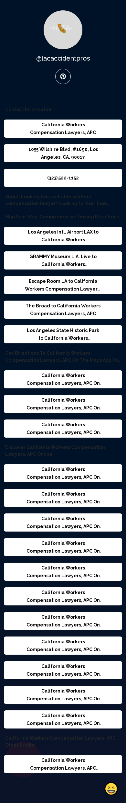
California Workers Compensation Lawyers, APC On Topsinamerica (63, 723)
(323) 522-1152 (63, 177)
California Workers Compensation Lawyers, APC (63, 128)
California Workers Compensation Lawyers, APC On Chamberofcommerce (63, 477)
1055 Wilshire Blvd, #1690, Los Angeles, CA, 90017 (63, 153)
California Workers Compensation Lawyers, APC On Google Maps (63, 383)
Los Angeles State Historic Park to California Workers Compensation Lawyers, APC (63, 338)
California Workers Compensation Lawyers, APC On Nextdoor (63, 501)
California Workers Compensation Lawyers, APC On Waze (63, 407)
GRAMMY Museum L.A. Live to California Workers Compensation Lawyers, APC (63, 264)
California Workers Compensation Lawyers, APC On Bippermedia (63, 624)
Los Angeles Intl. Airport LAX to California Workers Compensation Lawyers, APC (63, 239)
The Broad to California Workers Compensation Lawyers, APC (63, 309)
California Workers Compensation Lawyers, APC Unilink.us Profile (63, 768)
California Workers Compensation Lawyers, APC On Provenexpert (63, 526)
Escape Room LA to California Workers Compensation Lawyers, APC (63, 289)
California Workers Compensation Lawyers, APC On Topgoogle (63, 674)
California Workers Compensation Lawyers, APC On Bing (63, 432)
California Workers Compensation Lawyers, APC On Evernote (63, 575)
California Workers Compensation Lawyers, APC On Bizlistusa (63, 698)
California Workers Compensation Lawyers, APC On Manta (63, 551)
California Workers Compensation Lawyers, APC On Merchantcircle (63, 649)
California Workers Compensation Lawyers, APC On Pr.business (63, 600)
